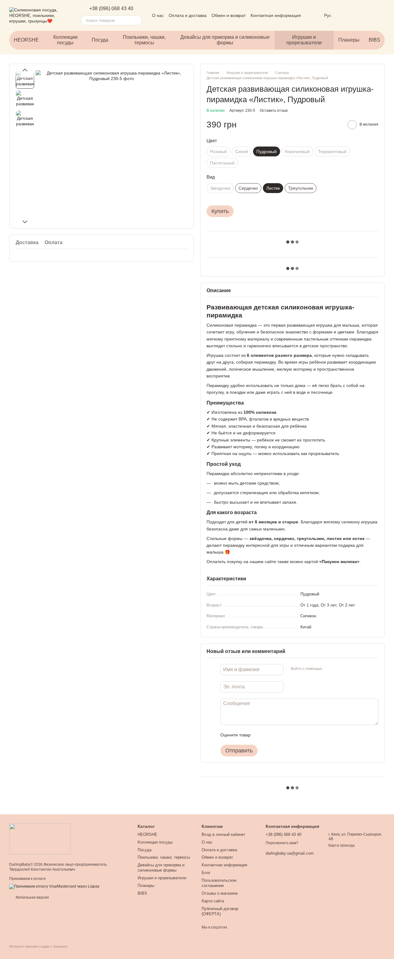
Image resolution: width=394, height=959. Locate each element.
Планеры (349, 39)
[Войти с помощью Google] (338, 668)
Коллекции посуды (65, 39)
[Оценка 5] (300, 735)
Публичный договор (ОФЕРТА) (220, 911)
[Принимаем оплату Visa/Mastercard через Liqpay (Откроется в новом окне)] (54, 886)
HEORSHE (26, 39)
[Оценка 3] (280, 735)
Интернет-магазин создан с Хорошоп (38, 946)
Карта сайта (213, 901)
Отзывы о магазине (220, 893)
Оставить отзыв (273, 110)
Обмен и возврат (228, 15)
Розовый (218, 151)
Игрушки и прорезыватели (304, 39)
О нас (158, 15)
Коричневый (297, 151)
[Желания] (348, 15)
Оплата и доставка (188, 15)
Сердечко (248, 188)
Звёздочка (220, 188)
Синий (241, 151)
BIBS (374, 39)
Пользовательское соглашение (219, 883)
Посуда (100, 39)
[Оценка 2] (270, 735)
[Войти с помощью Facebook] (328, 668)
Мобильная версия (32, 897)
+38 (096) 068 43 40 (111, 8)
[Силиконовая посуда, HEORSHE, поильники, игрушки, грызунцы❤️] (40, 838)
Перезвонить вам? (282, 843)
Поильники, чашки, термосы (144, 39)
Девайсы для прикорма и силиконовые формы (225, 39)
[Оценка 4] (290, 735)
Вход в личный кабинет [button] (223, 834)
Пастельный (222, 162)
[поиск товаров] (137, 20)
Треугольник (300, 188)
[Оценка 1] (261, 735)
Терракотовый (332, 151)
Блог (206, 872)
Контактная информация (276, 15)
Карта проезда (341, 845)
